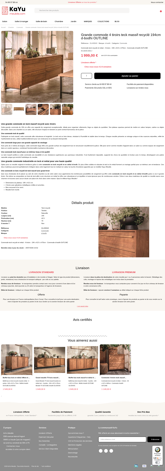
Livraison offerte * (88, 62)
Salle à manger (21, 21)
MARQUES (88, 21)
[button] (159, 10)
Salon (4, 21)
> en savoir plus (82, 306)
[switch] (157, 462)
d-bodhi (107, 43)
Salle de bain (41, 21)
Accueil (3, 27)
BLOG (117, 21)
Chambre (59, 21)
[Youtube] (111, 451)
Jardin (73, 21)
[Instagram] (106, 451)
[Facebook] (100, 451)
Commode (19, 27)
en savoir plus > (86, 50)
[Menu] (161, 447)
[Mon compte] (154, 10)
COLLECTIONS (103, 21)
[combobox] (82, 10)
